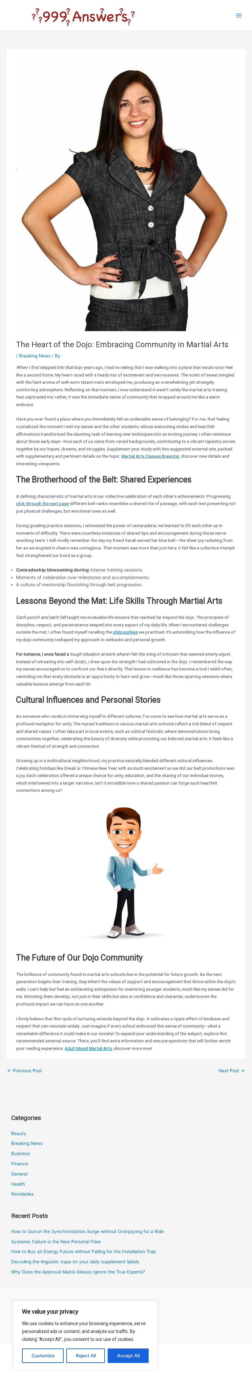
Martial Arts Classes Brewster (150, 456)
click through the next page (42, 503)
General (19, 1174)
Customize (43, 1355)
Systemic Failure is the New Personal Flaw (56, 1241)
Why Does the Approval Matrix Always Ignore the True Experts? (78, 1271)
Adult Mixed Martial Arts (88, 1048)
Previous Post (24, 1070)
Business (20, 1153)
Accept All (128, 1355)
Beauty (18, 1133)
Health (18, 1184)
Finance (19, 1163)
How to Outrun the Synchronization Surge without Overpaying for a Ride (87, 1231)
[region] (85, 1335)
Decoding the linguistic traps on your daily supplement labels (75, 1261)
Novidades (22, 1194)
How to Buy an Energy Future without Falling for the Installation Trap (83, 1251)
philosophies (125, 632)
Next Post (232, 1070)
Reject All (86, 1355)
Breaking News (35, 355)
